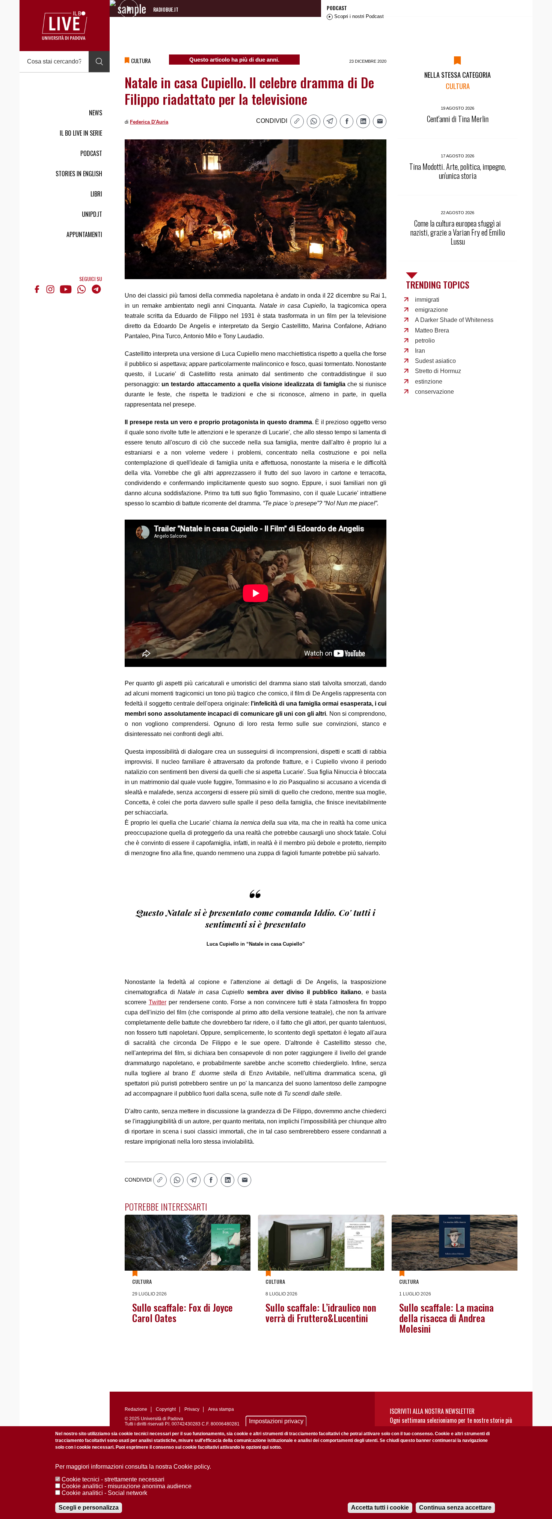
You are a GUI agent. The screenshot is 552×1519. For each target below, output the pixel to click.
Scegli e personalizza (89, 1507)
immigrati (427, 299)
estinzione (428, 381)
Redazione (136, 1409)
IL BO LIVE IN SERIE (81, 133)
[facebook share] (346, 121)
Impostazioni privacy (276, 1421)
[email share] (379, 121)
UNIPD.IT (92, 214)
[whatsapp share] (313, 121)
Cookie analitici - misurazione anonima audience (127, 1486)
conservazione (434, 391)
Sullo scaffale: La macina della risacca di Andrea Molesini (446, 1318)
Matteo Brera (432, 330)
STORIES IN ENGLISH (79, 173)
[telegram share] (330, 121)
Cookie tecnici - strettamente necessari (113, 1479)
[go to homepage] (65, 25)
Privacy (191, 1409)
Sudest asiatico (435, 361)
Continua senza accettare (455, 1507)
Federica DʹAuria (149, 122)
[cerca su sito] (99, 61)
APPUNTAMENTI (84, 234)
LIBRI (96, 193)
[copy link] (297, 121)
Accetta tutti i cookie (380, 1507)
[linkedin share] (363, 121)
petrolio (425, 340)
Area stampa (221, 1409)
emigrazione (431, 310)
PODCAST (91, 153)
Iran (420, 351)
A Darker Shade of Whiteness (454, 320)
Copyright (166, 1409)
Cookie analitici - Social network (104, 1493)
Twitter (157, 1002)
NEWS (95, 112)
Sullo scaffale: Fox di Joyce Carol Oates (182, 1312)
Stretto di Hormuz (438, 371)
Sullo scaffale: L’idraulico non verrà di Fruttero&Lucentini (320, 1312)
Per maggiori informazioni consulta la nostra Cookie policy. (133, 1466)
